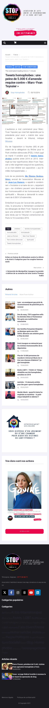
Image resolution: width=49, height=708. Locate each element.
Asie (10, 618)
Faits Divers (26, 627)
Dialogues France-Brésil (33, 623)
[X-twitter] (5, 592)
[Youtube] (31, 592)
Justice (17, 67)
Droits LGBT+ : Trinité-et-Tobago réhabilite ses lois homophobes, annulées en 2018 (29, 372)
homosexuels (25, 232)
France (15, 55)
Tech (14, 649)
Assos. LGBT (22, 618)
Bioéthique (37, 618)
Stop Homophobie (30, 67)
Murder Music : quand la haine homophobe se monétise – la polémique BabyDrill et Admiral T (30, 394)
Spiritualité (30, 240)
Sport (23, 642)
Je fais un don (24, 531)
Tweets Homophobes (14, 243)
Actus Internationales (26, 612)
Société (14, 643)
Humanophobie (20, 632)
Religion (40, 637)
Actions (6, 612)
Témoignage (29, 648)
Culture (22, 622)
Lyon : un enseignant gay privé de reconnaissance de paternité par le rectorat (30, 304)
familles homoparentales (32, 229)
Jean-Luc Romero (16, 182)
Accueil (7, 55)
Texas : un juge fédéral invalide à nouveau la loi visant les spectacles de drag (29, 675)
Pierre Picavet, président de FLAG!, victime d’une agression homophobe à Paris (28, 665)
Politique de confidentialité (26, 697)
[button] (45, 43)
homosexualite (11, 232)
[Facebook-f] (11, 592)
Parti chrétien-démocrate (14, 240)
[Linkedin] (38, 592)
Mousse (8, 141)
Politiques (22, 637)
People (10, 637)
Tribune (18, 649)
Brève (44, 618)
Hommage (6, 633)
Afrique (5, 618)
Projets (33, 637)
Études (5, 652)
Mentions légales (7, 697)
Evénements (12, 627)
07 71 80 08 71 (22, 577)
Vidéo (42, 648)
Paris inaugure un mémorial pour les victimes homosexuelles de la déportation (29, 345)
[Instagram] (18, 592)
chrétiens (17, 229)
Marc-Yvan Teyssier (29, 236)
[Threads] (24, 592)
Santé (5, 642)
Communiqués (10, 622)
